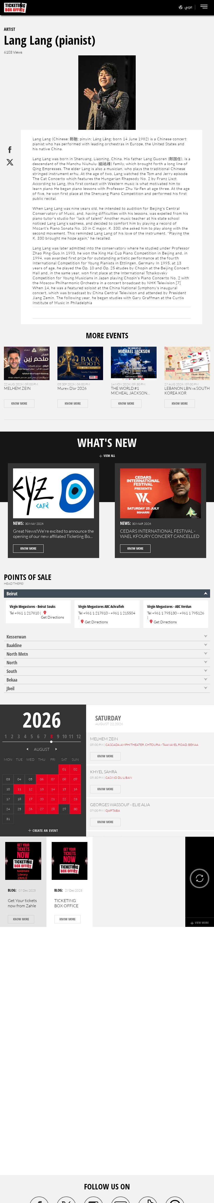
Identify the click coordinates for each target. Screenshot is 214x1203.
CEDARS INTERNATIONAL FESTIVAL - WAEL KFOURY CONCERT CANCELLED (159, 533)
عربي (188, 6)
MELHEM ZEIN (17, 388)
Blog (11, 890)
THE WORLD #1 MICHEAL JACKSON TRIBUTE (129, 393)
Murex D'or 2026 (72, 388)
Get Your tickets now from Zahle (22, 903)
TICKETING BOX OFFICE (66, 903)
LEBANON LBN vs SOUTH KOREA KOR (187, 391)
